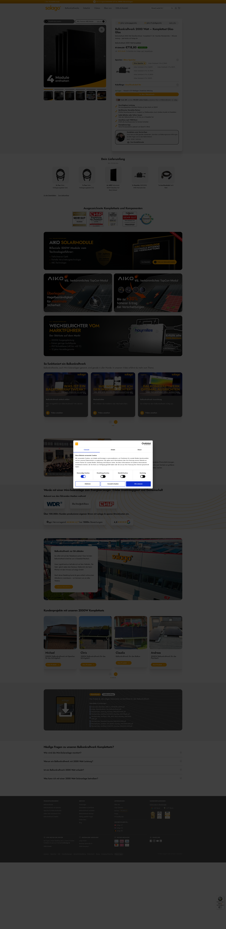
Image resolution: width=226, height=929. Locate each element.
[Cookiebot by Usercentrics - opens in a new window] (143, 444)
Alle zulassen (138, 484)
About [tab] (139, 449)
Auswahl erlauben (113, 484)
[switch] (103, 476)
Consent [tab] (86, 449)
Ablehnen (88, 484)
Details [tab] (113, 449)
